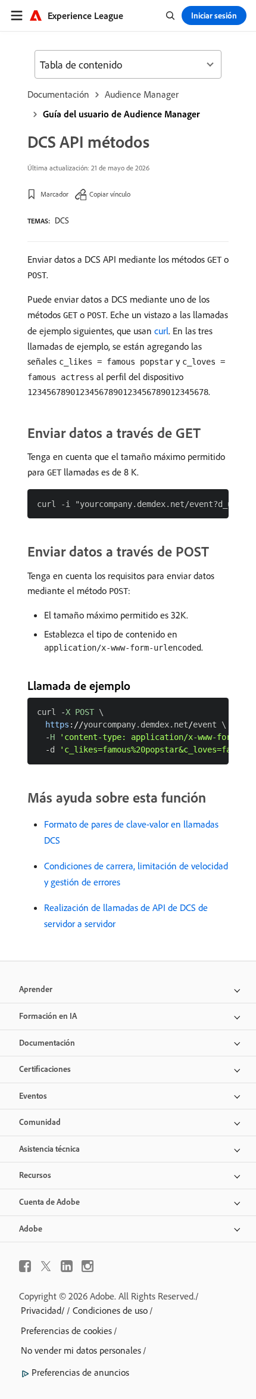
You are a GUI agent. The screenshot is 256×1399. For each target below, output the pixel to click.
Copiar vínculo (109, 193)
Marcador (54, 193)
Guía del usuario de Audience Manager (121, 114)
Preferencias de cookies (66, 1330)
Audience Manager (142, 94)
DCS (62, 220)
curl (161, 331)
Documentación (58, 94)
